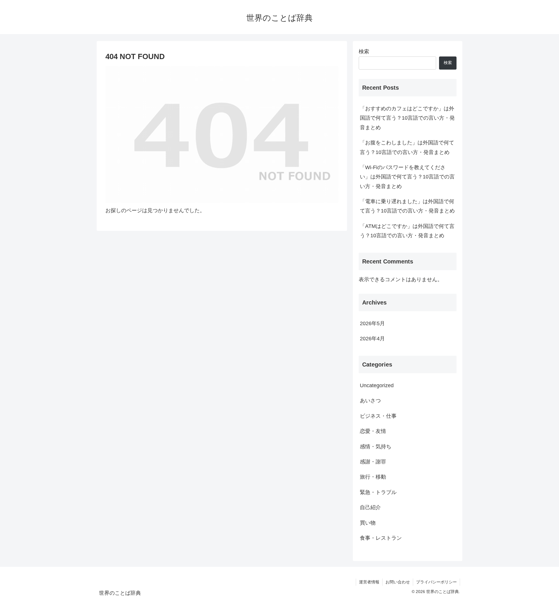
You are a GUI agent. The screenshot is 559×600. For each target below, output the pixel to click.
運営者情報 (369, 582)
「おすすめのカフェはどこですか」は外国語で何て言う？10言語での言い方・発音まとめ (407, 118)
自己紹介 (370, 507)
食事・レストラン (381, 538)
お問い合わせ (397, 582)
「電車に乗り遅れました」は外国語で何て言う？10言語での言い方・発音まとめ (407, 206)
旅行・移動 (373, 477)
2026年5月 (372, 323)
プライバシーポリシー (436, 582)
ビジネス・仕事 (378, 416)
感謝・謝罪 (373, 462)
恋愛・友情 (373, 431)
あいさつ (370, 400)
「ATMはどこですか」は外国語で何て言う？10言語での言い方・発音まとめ (407, 230)
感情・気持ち (375, 446)
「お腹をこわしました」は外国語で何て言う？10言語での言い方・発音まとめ (407, 147)
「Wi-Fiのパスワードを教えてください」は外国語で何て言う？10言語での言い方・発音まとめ (407, 176)
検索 (364, 51)
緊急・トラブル (378, 492)
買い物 (368, 523)
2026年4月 (372, 338)
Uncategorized (377, 385)
